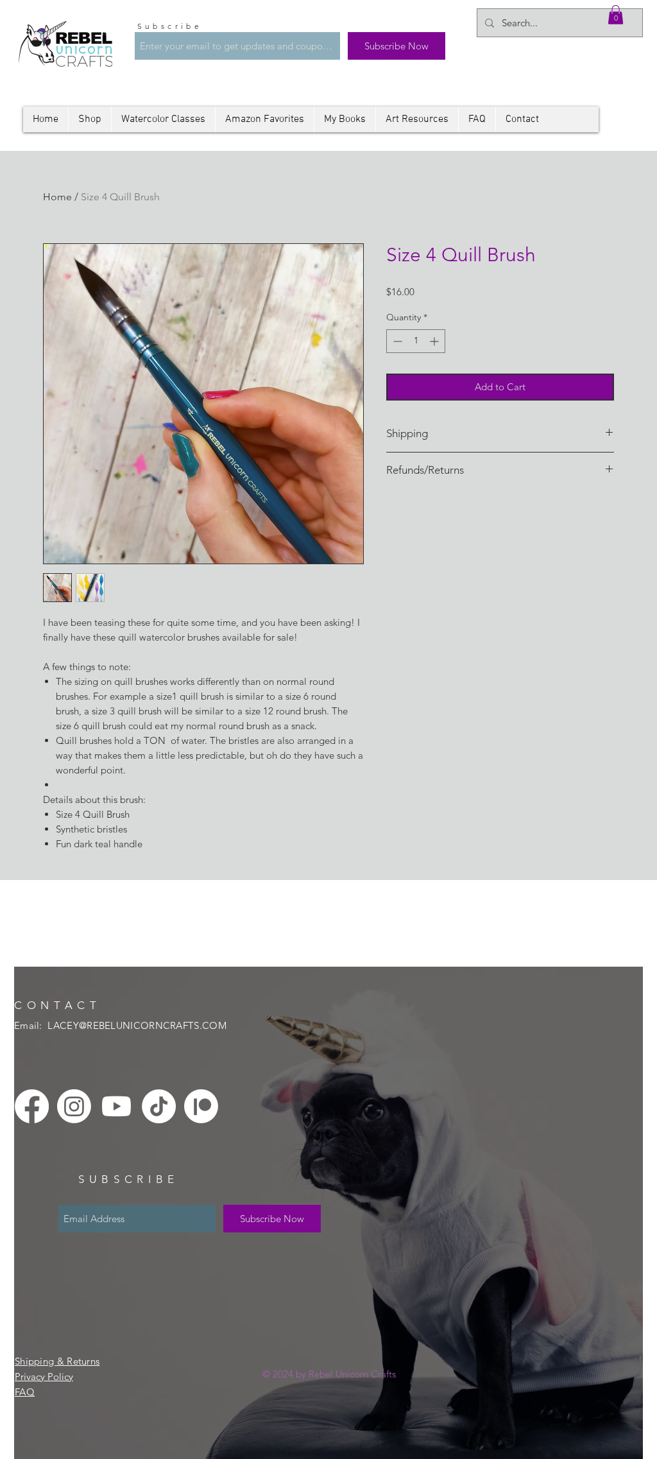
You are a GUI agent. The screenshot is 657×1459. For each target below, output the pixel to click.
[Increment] (435, 341)
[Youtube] (116, 1106)
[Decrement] (396, 341)
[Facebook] (32, 1106)
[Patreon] (201, 1106)
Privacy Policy (44, 1376)
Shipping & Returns (57, 1361)
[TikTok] (159, 1106)
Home (57, 197)
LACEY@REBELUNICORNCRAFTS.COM (136, 1025)
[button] (616, 14)
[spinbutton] (415, 341)
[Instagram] (74, 1106)
